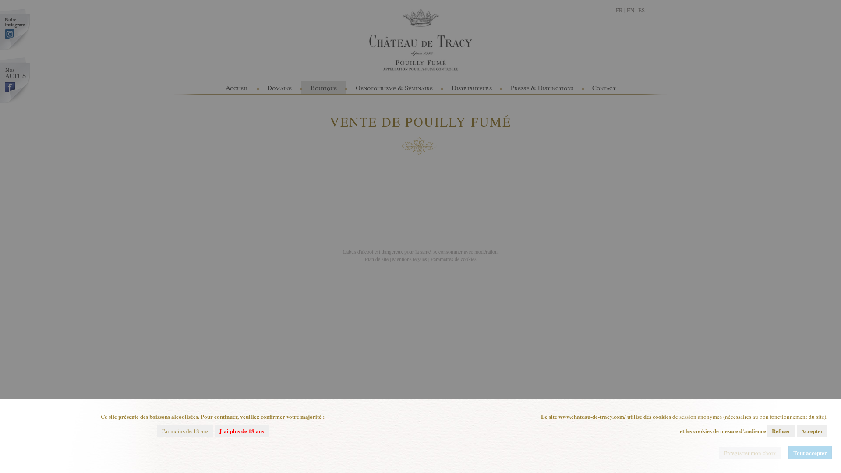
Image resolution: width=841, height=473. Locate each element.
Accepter (812, 431)
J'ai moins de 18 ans (185, 431)
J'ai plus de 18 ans (241, 431)
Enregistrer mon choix (750, 453)
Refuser (781, 431)
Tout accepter (810, 452)
